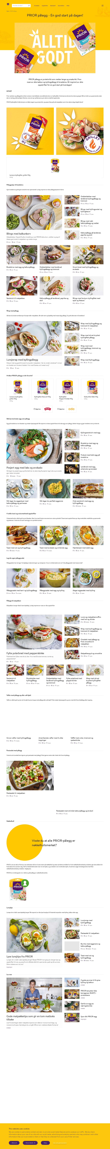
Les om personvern (60, 1143)
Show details (29, 1143)
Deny (45, 1143)
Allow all (14, 1143)
